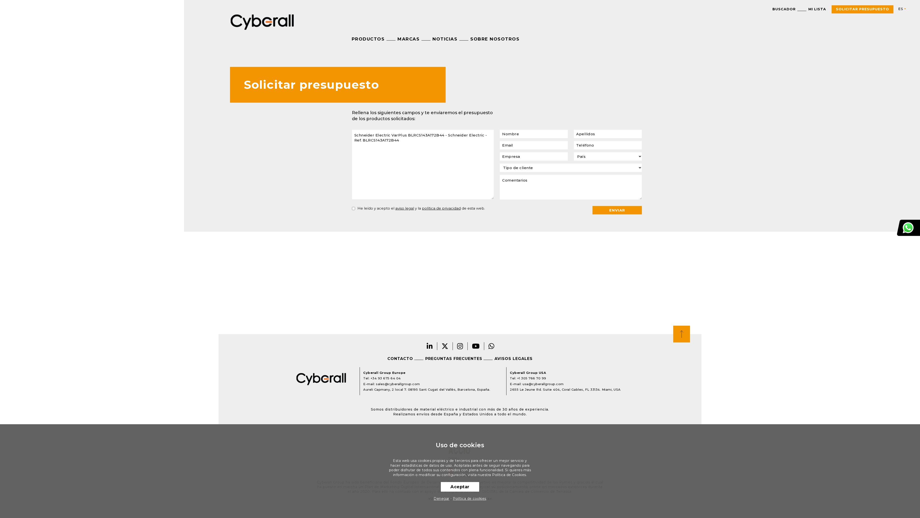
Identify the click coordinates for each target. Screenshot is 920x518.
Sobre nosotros (494, 39)
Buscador (784, 9)
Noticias (444, 39)
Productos (368, 39)
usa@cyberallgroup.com (543, 384)
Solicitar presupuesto (862, 9)
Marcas (408, 39)
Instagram (460, 346)
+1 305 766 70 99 (531, 378)
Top (681, 334)
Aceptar (460, 486)
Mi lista (817, 9)
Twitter (445, 346)
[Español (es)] (900, 9)
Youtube (476, 346)
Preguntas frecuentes (453, 358)
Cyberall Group (262, 21)
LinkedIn (430, 346)
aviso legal (404, 208)
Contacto (400, 358)
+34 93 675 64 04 (386, 378)
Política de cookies (469, 498)
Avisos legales (513, 358)
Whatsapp (492, 346)
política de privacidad (441, 208)
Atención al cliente (908, 228)
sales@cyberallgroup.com (398, 384)
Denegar (441, 498)
